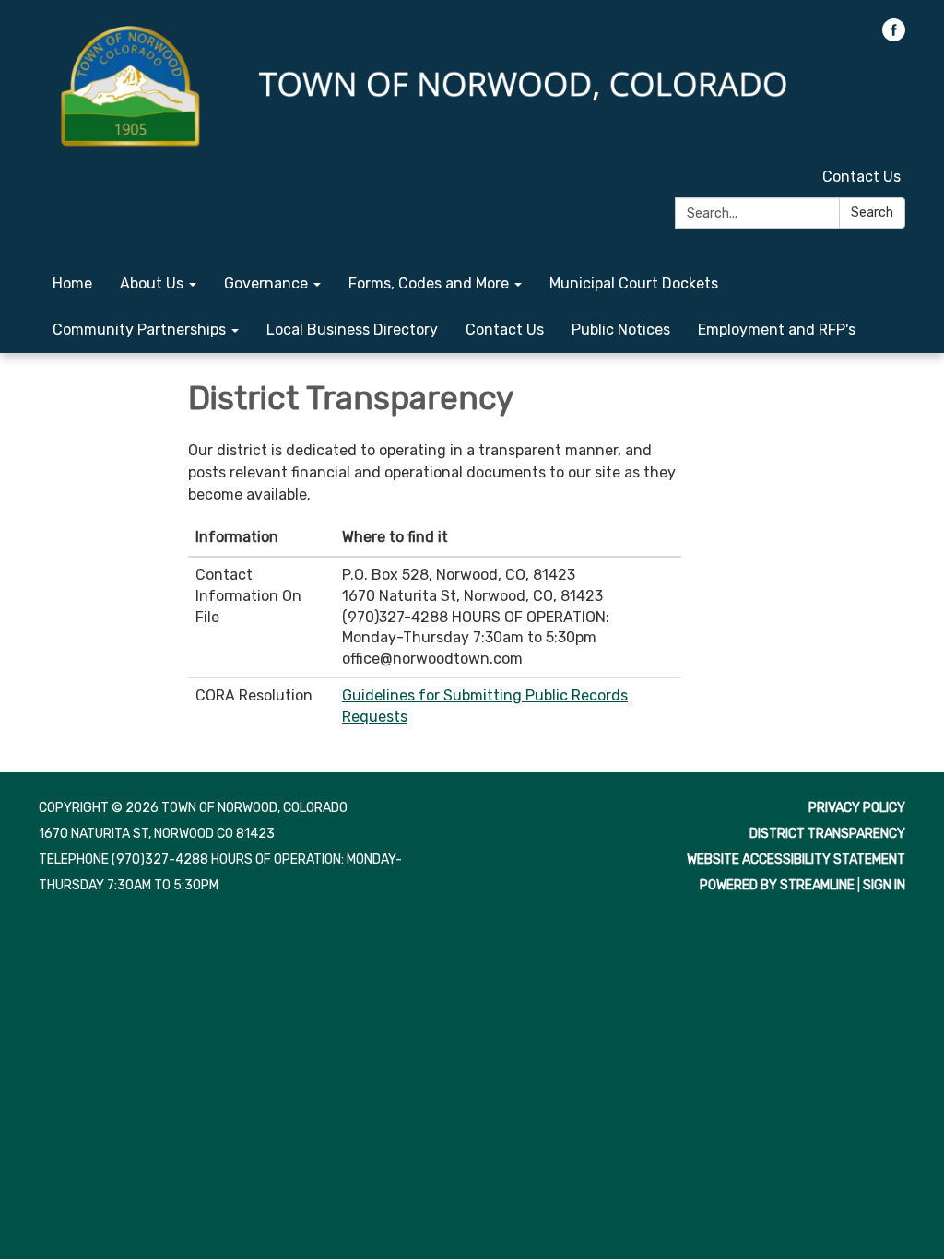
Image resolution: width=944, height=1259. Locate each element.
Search (872, 212)
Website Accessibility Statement (796, 859)
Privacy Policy (856, 808)
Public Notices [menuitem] (621, 329)
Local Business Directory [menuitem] (352, 329)
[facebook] (893, 36)
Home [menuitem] (72, 283)
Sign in (884, 885)
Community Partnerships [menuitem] (139, 329)
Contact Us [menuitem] (505, 329)
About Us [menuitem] (151, 283)
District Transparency (827, 833)
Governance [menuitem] (266, 283)
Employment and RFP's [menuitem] (777, 329)
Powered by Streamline (777, 885)
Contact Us (861, 176)
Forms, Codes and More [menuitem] (428, 283)
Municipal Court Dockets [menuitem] (633, 283)
